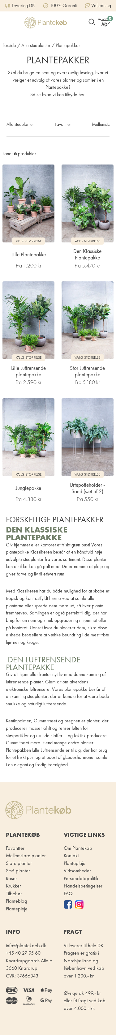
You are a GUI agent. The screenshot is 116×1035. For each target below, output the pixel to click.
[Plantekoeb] (45, 22)
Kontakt (71, 855)
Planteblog (16, 901)
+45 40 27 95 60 (23, 953)
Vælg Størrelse (28, 241)
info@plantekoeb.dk (26, 945)
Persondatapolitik (81, 878)
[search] (92, 23)
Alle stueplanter (35, 45)
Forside (9, 45)
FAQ (68, 893)
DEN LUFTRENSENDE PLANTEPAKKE (43, 663)
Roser (11, 878)
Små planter (18, 870)
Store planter (19, 863)
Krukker (13, 886)
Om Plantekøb (78, 848)
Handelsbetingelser (83, 886)
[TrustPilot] (69, 904)
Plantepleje (74, 863)
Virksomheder (77, 870)
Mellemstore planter (26, 855)
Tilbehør (14, 893)
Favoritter (63, 124)
